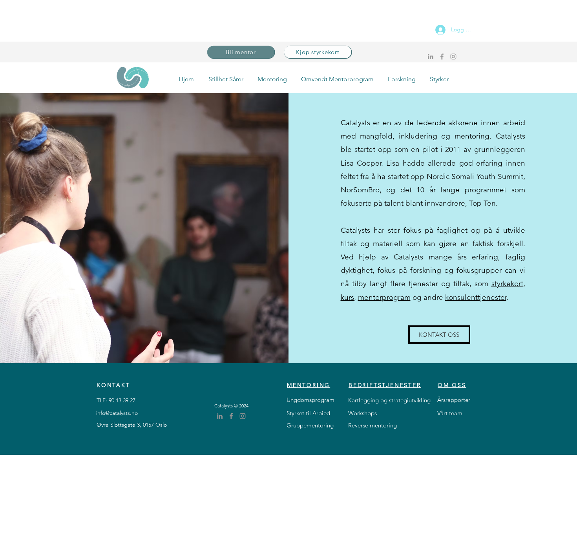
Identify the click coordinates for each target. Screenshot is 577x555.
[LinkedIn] (431, 56)
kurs (347, 297)
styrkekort (507, 283)
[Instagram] (453, 56)
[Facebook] (442, 56)
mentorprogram (384, 297)
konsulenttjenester (475, 297)
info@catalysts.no (117, 412)
